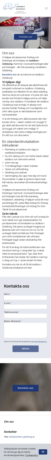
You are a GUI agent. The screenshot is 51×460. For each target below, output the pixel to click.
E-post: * (8, 303)
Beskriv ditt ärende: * (13, 321)
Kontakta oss (25, 36)
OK (42, 452)
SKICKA (25, 348)
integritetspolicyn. (40, 341)
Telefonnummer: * (12, 312)
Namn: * (7, 294)
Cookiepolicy (31, 455)
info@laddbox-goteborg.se (22, 436)
